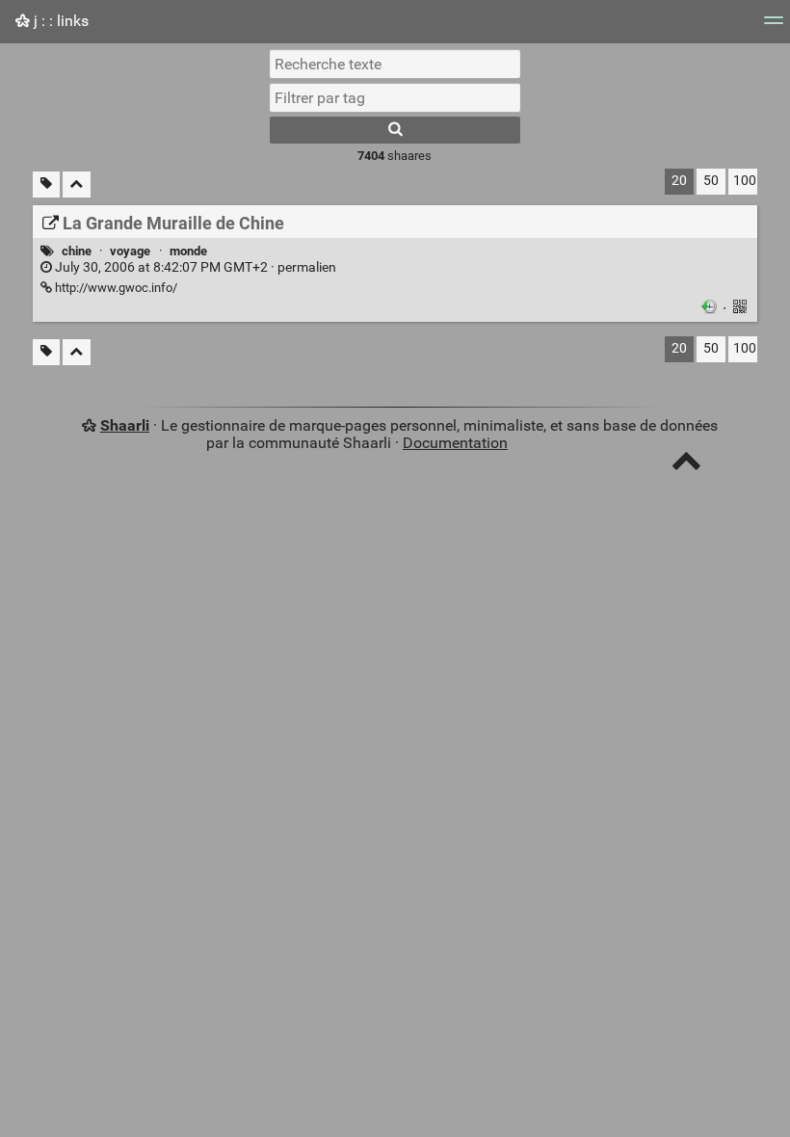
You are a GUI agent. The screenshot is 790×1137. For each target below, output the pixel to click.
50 (711, 180)
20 (679, 180)
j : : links (59, 21)
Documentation (455, 443)
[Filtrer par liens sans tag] (46, 185)
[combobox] (395, 97)
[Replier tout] (77, 185)
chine (77, 251)
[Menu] (773, 26)
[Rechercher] (395, 130)
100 (744, 180)
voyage (130, 251)
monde (188, 251)
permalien (194, 267)
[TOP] (686, 465)
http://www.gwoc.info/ (114, 287)
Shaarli (124, 425)
